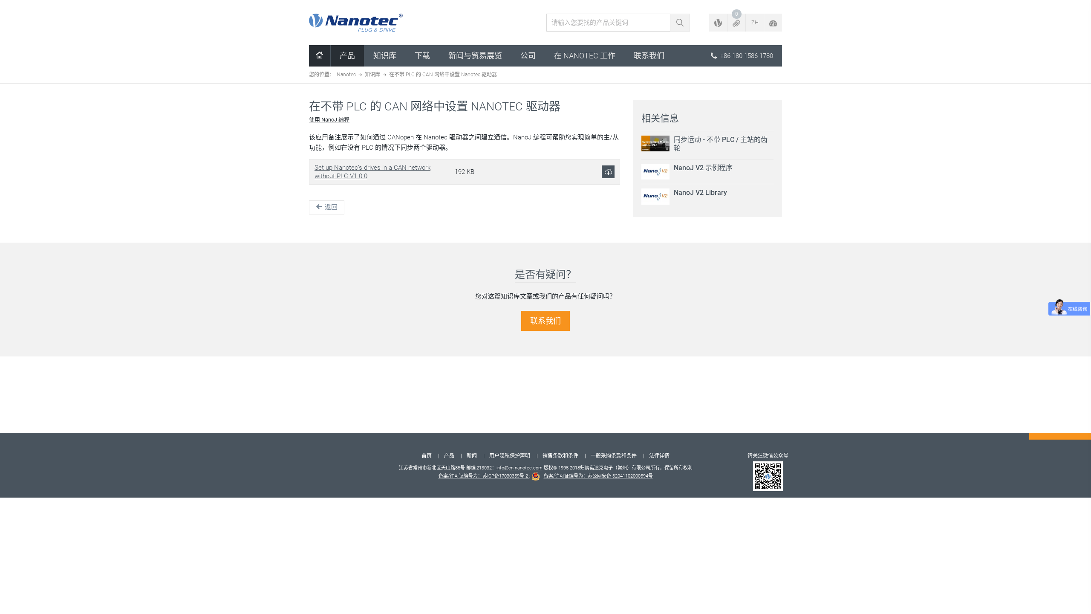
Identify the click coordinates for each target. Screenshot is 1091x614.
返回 (330, 207)
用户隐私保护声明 (509, 456)
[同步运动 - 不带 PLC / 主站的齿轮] (655, 143)
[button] (736, 23)
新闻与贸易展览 (475, 55)
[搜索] (680, 23)
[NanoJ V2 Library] (655, 196)
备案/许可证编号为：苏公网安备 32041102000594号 (598, 476)
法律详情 (659, 456)
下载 (422, 55)
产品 (347, 55)
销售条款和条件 (560, 456)
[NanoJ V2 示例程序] (655, 172)
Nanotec (346, 75)
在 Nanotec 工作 (584, 55)
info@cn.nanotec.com (519, 468)
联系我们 (649, 55)
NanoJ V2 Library (700, 192)
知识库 (384, 55)
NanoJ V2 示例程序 (703, 168)
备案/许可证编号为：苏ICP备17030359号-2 (484, 476)
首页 (426, 456)
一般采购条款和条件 (614, 456)
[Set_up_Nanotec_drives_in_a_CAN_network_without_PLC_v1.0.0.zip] (608, 171)
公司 (528, 55)
